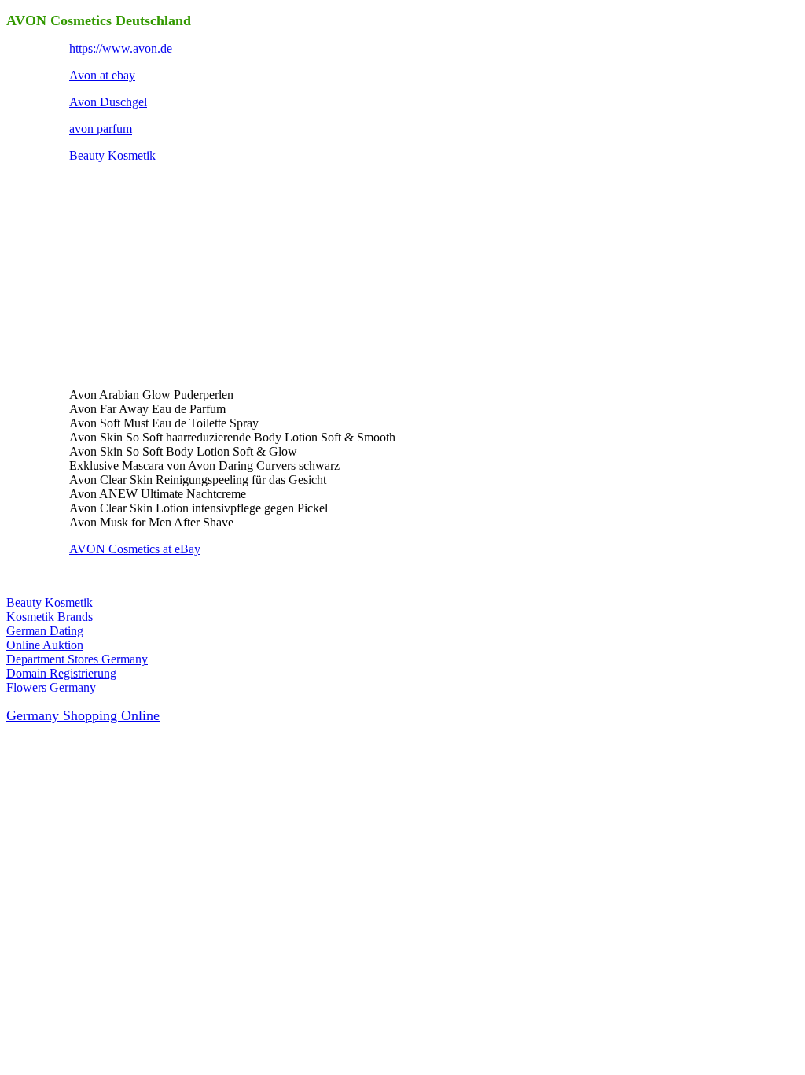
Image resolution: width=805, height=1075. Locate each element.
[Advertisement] (187, 273)
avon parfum (100, 128)
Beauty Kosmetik (112, 155)
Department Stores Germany (77, 659)
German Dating (44, 630)
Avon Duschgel (108, 102)
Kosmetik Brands (49, 616)
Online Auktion (44, 645)
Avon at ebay (102, 75)
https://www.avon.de (120, 48)
